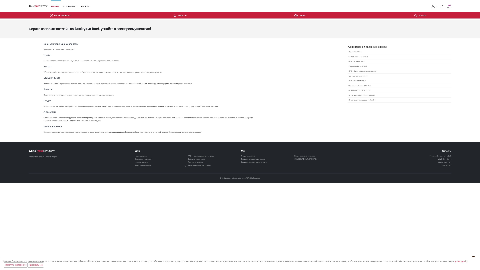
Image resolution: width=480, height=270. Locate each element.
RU (448, 7)
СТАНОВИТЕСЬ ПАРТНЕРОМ (359, 90)
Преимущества (355, 52)
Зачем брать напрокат (358, 56)
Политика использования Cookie (362, 100)
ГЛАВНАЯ (55, 6)
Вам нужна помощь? (357, 81)
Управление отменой (358, 66)
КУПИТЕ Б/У (85, 6)
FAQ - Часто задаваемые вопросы (362, 71)
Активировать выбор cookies (199, 165)
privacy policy (461, 261)
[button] (442, 6)
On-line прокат (69, 6)
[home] (38, 6)
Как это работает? (356, 61)
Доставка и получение (358, 76)
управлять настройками (16, 265)
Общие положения (248, 156)
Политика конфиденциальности (362, 95)
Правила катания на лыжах (360, 85)
